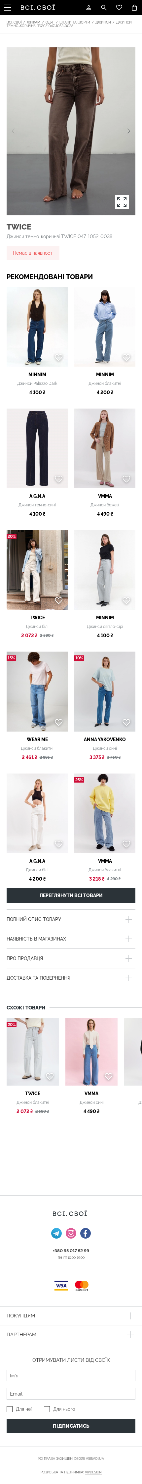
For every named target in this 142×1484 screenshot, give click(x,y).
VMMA (105, 496)
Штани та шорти (74, 22)
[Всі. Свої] (39, 8)
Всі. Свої (14, 22)
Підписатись (71, 1426)
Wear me (37, 739)
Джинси (103, 22)
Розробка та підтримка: (71, 1472)
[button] (129, 131)
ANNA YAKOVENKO (105, 739)
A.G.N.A (37, 496)
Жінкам (33, 22)
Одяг (50, 22)
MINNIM (37, 374)
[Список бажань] (119, 7)
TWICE (19, 226)
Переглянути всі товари (71, 895)
